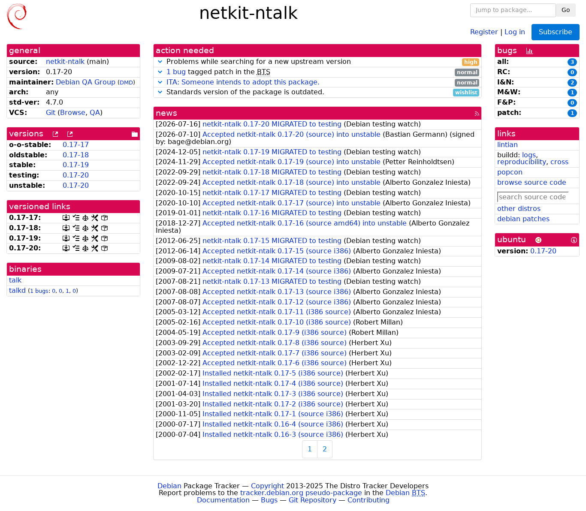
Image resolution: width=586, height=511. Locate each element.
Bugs (269, 500)
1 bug (176, 72)
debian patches (523, 219)
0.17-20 (76, 175)
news (166, 113)
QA (95, 112)
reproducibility (521, 162)
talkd (17, 290)
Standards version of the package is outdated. (320, 92)
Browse (72, 112)
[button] (160, 61)
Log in (514, 31)
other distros (519, 208)
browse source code (531, 182)
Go (566, 9)
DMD (126, 82)
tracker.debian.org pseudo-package (301, 493)
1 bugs (39, 291)
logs (529, 155)
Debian (169, 486)
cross (559, 162)
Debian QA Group (85, 82)
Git (50, 112)
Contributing (368, 500)
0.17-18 (76, 155)
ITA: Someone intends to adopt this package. (243, 82)
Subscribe (555, 32)
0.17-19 (76, 165)
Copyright (267, 486)
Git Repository (312, 500)
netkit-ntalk (65, 61)
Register (484, 31)
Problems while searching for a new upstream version (320, 62)
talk (15, 280)
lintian (507, 145)
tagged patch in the (321, 72)
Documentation (223, 500)
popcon (510, 172)
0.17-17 (76, 145)
